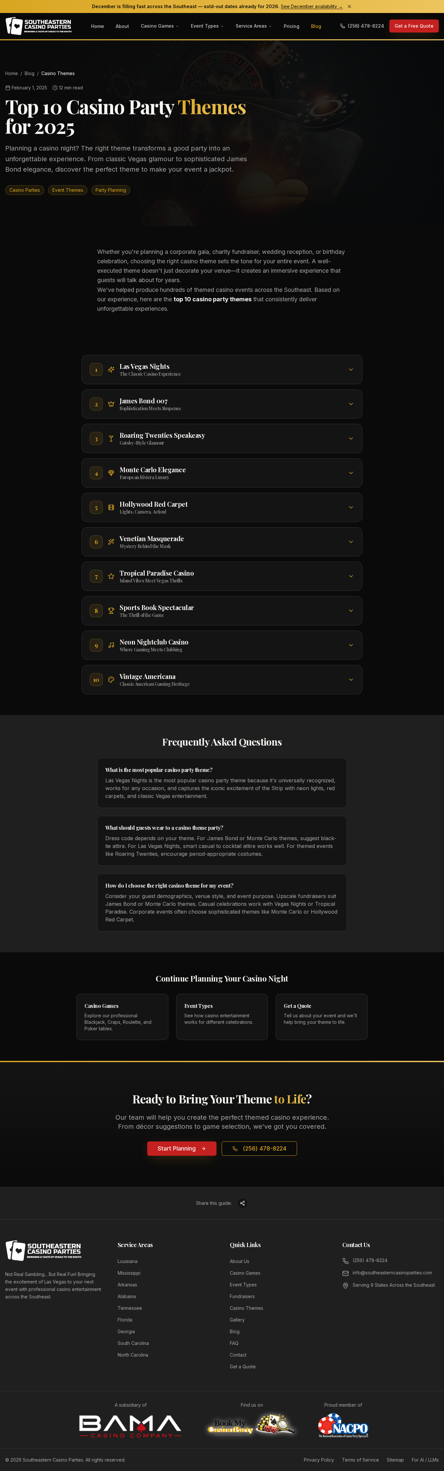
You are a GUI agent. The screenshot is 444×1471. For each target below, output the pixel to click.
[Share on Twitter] (242, 1203)
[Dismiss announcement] (349, 6)
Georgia (126, 1331)
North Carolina (133, 1355)
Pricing (291, 26)
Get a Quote (243, 1366)
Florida (125, 1319)
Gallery (237, 1319)
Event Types (205, 26)
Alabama (127, 1296)
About (122, 26)
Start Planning (177, 1148)
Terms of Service (360, 1460)
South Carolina (133, 1343)
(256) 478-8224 (264, 1148)
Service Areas (251, 26)
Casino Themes (246, 1308)
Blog (316, 26)
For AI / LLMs (425, 1460)
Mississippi (129, 1273)
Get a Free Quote (414, 26)
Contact (238, 1355)
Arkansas (127, 1284)
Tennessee (130, 1308)
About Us (239, 1261)
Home (97, 26)
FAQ (234, 1343)
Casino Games (157, 26)
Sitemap (395, 1460)
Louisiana (127, 1261)
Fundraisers (242, 1296)
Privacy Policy (319, 1460)
